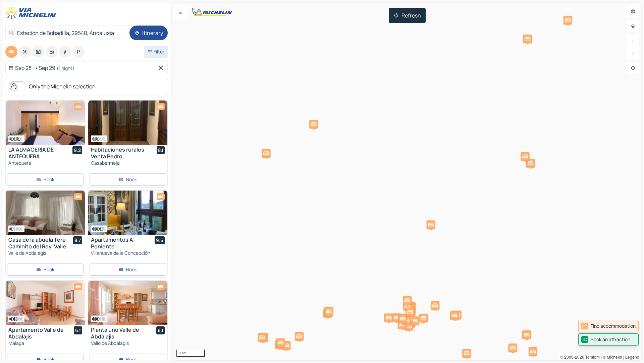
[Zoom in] (633, 41)
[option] (11, 52)
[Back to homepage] (32, 12)
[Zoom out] (633, 53)
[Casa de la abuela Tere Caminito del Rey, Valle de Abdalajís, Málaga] (45, 213)
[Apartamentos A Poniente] (127, 213)
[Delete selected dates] (162, 68)
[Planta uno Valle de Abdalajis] (127, 303)
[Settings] (633, 26)
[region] (407, 181)
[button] (431, 224)
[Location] (633, 68)
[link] (608, 326)
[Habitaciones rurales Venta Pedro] (127, 122)
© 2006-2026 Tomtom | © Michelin (591, 357)
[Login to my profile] (633, 11)
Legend (632, 357)
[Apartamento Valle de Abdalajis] (45, 303)
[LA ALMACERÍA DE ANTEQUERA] (45, 122)
